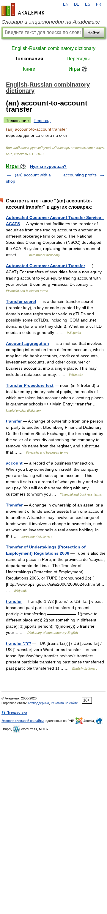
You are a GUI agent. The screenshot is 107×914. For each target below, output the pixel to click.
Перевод (42, 120)
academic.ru (22, 9)
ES (87, 4)
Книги (29, 69)
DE (76, 4)
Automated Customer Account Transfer (45, 265)
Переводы (78, 58)
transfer (14, 421)
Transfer (14, 505)
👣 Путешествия (14, 712)
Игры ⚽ (78, 69)
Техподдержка (38, 703)
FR (98, 4)
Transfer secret (21, 301)
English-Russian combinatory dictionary (53, 48)
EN (65, 4)
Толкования (29, 58)
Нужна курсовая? (48, 166)
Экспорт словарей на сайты (22, 721)
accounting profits (80, 175)
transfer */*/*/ (18, 643)
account (14, 463)
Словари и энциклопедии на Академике (50, 22)
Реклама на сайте (64, 703)
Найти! (93, 32)
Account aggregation (27, 343)
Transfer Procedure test (30, 385)
